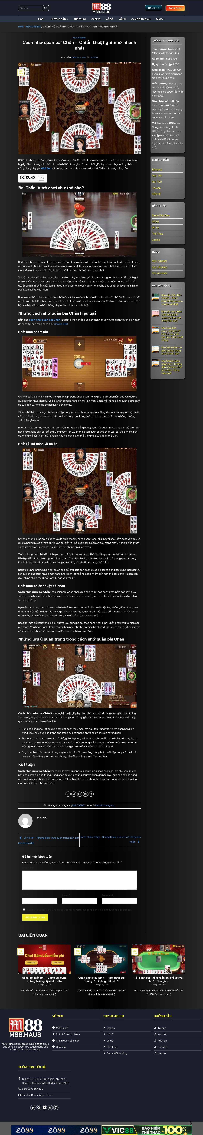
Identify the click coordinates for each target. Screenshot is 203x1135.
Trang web (108, 895)
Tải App (156, 187)
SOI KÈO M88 (159, 273)
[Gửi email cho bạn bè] (79, 794)
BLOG (159, 19)
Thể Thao (80, 19)
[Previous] (23, 965)
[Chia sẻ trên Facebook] (68, 794)
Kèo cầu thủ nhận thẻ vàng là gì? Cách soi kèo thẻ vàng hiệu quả (171, 316)
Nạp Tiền (157, 175)
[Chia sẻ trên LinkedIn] (91, 794)
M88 (40, 19)
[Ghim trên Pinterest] (85, 794)
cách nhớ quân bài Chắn (44, 319)
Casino (96, 19)
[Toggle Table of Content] (40, 178)
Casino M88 (61, 323)
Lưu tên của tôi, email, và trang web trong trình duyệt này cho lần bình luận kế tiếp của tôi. (79, 909)
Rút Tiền (157, 181)
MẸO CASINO (33, 26)
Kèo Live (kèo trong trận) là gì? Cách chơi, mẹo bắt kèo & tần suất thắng (172, 334)
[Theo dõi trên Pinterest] (38, 1107)
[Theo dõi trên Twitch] (56, 1107)
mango (94, 57)
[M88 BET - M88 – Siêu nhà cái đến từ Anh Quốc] (101, 8)
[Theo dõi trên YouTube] (50, 1107)
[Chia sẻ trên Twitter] (73, 794)
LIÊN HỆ (156, 193)
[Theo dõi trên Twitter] (33, 1107)
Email (66, 895)
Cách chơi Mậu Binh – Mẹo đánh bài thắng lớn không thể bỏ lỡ (101, 979)
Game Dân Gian (141, 19)
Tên (25, 895)
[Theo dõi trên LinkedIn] (44, 1107)
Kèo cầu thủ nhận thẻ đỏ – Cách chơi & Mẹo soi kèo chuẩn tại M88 (172, 300)
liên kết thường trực (105, 805)
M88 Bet (46, 168)
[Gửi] (45, 8)
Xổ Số (109, 19)
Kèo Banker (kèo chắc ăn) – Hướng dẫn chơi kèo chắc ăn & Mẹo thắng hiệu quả (171, 367)
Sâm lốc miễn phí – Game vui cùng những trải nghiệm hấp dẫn (44, 979)
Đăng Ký (157, 169)
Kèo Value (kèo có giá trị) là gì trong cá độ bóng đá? (171, 350)
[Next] (180, 965)
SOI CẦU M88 (159, 267)
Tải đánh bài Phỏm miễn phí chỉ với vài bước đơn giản (158, 979)
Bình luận (28, 867)
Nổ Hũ (122, 19)
